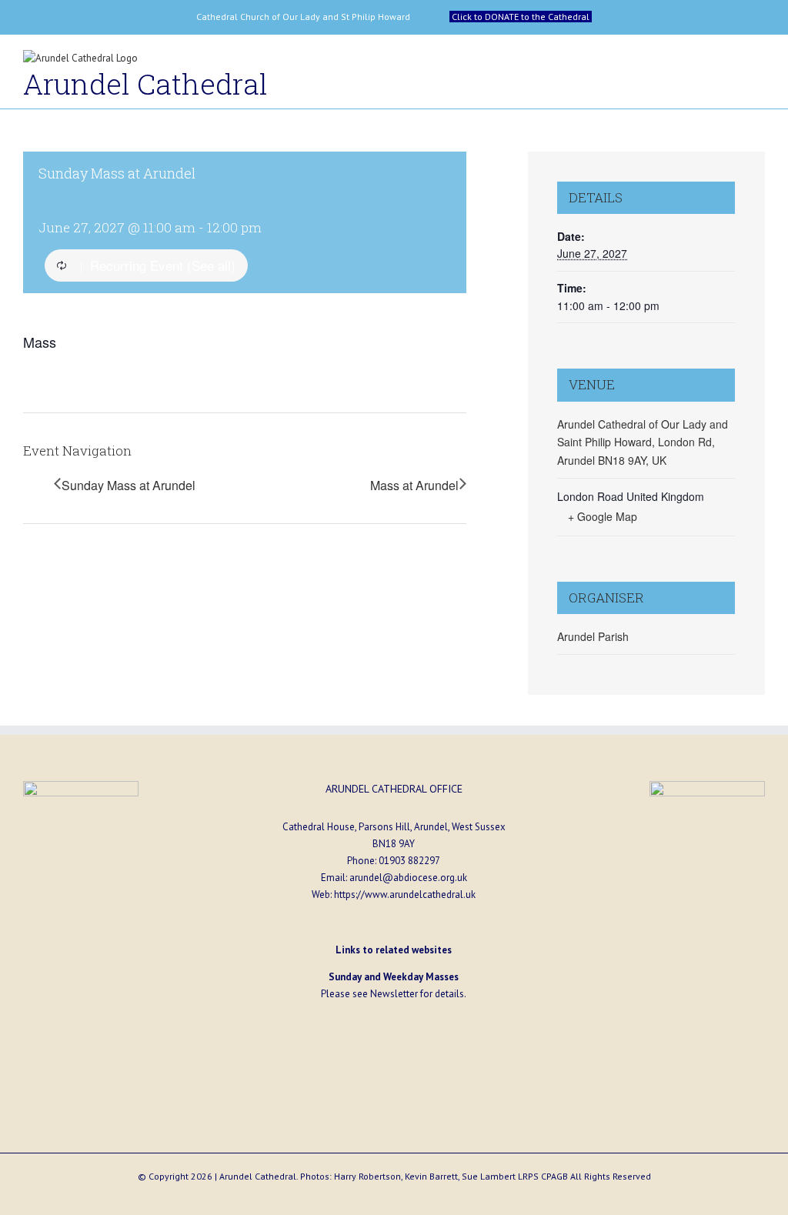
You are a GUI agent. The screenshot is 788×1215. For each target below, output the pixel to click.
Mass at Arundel (414, 485)
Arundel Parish (593, 636)
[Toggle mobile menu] (759, 62)
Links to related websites (394, 949)
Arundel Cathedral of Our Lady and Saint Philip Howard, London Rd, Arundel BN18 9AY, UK (642, 442)
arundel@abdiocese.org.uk (408, 877)
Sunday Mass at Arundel (128, 485)
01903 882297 (409, 860)
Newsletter (394, 993)
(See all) (211, 265)
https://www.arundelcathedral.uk (405, 894)
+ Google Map (602, 516)
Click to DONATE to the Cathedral (520, 16)
